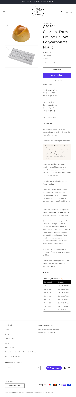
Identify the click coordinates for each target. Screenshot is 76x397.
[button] (4, 11)
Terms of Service (10, 338)
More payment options (57, 80)
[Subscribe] (38, 368)
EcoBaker (11, 392)
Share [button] (47, 272)
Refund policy (38, 392)
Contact (7, 334)
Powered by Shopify (19, 392)
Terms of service (48, 392)
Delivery (7, 343)
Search (7, 329)
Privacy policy (29, 392)
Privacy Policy (9, 347)
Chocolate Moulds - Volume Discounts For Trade (20, 352)
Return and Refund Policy (13, 356)
